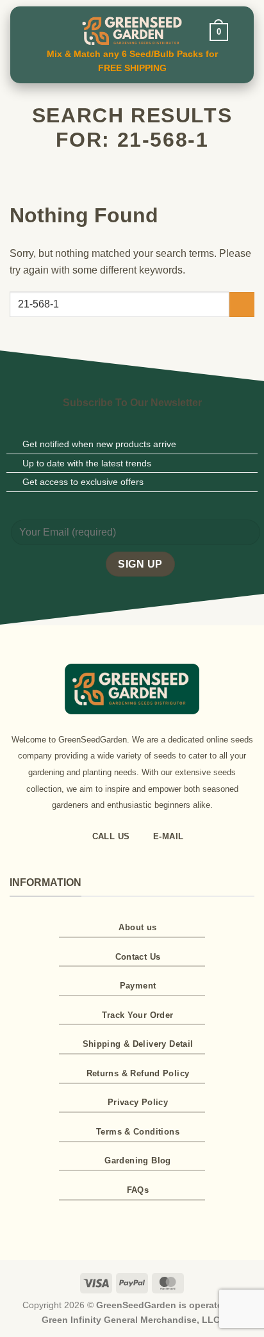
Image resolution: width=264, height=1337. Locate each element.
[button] (43, 30)
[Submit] (241, 304)
